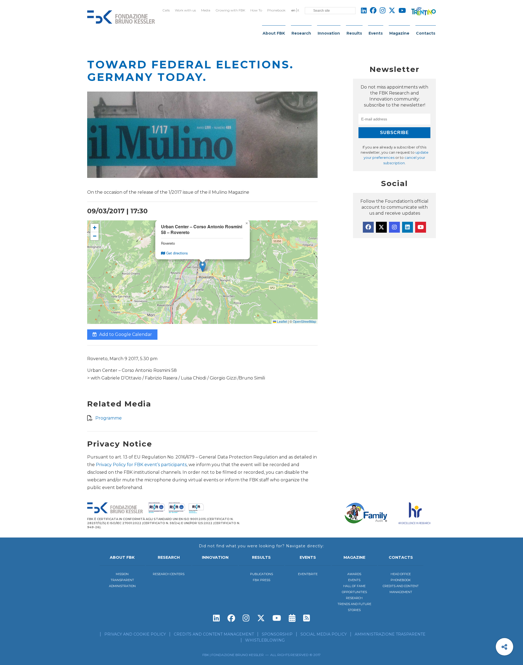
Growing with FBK (230, 10)
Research (301, 33)
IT (298, 10)
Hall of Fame (354, 586)
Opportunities (354, 592)
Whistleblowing (265, 640)
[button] (202, 266)
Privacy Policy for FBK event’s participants (141, 464)
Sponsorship (277, 634)
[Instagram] (394, 227)
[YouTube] (420, 227)
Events (376, 33)
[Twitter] (381, 227)
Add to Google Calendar (125, 334)
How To (256, 10)
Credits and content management (214, 634)
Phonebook (276, 10)
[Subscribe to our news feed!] (306, 618)
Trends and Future (354, 604)
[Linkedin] (407, 227)
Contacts (425, 33)
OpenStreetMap (304, 321)
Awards (354, 574)
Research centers (168, 574)
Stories (354, 610)
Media (205, 10)
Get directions (176, 253)
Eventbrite (308, 574)
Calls (166, 10)
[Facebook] (368, 227)
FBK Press (261, 580)
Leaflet (281, 321)
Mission (122, 574)
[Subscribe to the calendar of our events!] (292, 618)
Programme (108, 418)
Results (354, 33)
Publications (261, 574)
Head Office (401, 574)
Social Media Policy (323, 634)
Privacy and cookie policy (135, 634)
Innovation (329, 33)
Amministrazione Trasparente (390, 634)
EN (293, 10)
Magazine (399, 33)
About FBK (274, 33)
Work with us (185, 10)
